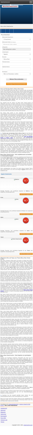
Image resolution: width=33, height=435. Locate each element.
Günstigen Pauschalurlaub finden (16, 83)
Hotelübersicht (4, 408)
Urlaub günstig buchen (13, 404)
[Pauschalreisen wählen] (3, 31)
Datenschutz (3, 414)
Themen (2, 421)
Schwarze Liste (4, 420)
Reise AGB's (3, 418)
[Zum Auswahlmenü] (31, 2)
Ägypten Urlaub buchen (6, 174)
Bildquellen (3, 412)
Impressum (3, 410)
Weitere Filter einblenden (16, 79)
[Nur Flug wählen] (11, 31)
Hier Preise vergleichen (26, 194)
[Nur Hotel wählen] (7, 31)
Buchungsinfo (4, 416)
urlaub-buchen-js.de (5, 2)
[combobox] (16, 44)
